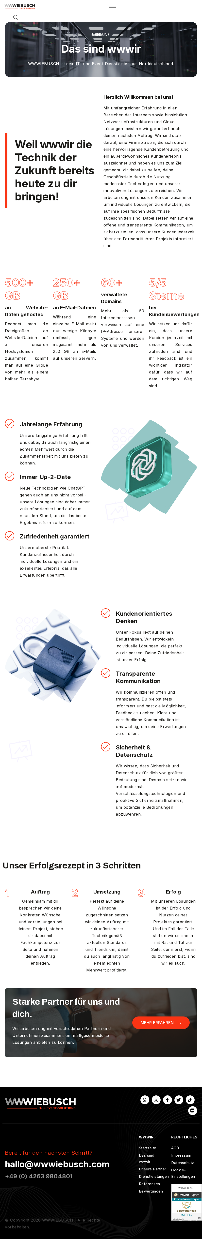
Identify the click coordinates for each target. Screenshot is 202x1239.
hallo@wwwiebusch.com (57, 1164)
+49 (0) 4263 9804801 (38, 1176)
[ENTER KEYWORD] (16, 17)
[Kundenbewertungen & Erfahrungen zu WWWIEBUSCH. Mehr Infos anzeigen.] (186, 1202)
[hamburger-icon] (112, 6)
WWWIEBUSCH (57, 1220)
